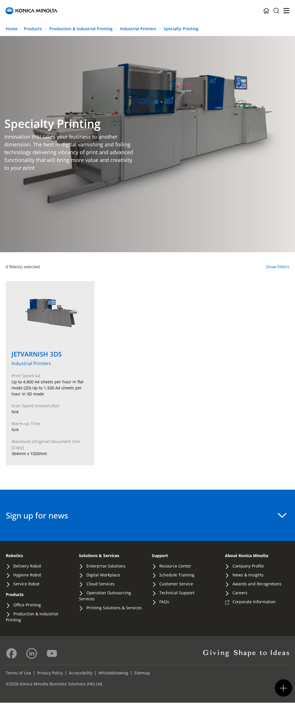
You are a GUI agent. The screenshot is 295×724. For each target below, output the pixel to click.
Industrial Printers (138, 28)
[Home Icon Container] (266, 11)
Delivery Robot (27, 566)
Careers (239, 592)
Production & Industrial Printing (81, 28)
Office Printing (27, 605)
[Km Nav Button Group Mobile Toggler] (283, 688)
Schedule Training (176, 575)
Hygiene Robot (27, 575)
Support (160, 555)
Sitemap (142, 673)
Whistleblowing (113, 673)
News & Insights (248, 575)
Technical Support (176, 592)
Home (12, 28)
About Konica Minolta (246, 555)
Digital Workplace (103, 575)
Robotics (14, 555)
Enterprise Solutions (106, 566)
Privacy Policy (50, 673)
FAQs (164, 601)
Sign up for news (37, 515)
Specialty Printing (181, 28)
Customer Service (176, 584)
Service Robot (26, 584)
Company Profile (248, 566)
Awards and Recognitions (256, 584)
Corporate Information (254, 601)
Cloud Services (100, 584)
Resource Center (175, 566)
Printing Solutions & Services (114, 607)
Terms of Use (18, 673)
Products (33, 28)
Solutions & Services (99, 555)
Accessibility (80, 673)
